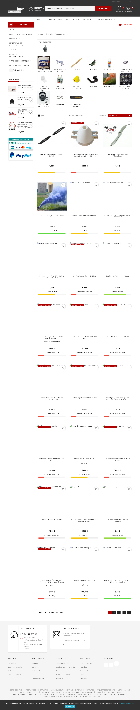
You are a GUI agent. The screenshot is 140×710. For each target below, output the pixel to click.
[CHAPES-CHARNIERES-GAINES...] (43, 79)
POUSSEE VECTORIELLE (44, 105)
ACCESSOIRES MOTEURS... (126, 71)
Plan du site (60, 678)
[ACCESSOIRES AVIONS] (60, 62)
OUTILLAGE (44, 696)
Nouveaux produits (15, 667)
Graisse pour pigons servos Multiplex (117, 520)
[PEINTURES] (109, 62)
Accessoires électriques (64, 694)
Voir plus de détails (126, 703)
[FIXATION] (93, 79)
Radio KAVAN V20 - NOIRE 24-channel (25, 98)
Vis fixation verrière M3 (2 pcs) (84, 276)
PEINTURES (109, 70)
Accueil (41, 19)
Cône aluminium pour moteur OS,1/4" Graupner (52, 398)
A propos (35, 667)
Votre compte (86, 659)
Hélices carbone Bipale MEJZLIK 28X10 (117, 459)
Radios (119, 692)
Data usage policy (17, 2)
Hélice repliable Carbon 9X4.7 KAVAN (52, 155)
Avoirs (82, 675)
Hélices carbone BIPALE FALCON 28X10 (84, 337)
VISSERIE (60, 104)
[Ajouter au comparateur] (52, 144)
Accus (98, 692)
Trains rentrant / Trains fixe (24, 694)
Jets (120, 690)
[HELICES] (76, 62)
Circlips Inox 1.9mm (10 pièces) (117, 276)
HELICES (76, 70)
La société (88, 19)
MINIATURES (89, 690)
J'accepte (70, 706)
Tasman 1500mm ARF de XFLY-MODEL (25, 86)
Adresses (83, 678)
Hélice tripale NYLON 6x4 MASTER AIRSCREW (117, 216)
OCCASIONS (82, 696)
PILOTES (93, 70)
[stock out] (89, 144)
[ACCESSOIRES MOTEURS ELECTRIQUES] (125, 62)
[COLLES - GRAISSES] (60, 79)
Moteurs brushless (70, 692)
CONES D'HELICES (76, 87)
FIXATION (93, 86)
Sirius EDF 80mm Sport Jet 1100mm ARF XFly (25, 111)
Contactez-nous (38, 678)
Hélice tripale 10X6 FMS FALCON (84, 398)
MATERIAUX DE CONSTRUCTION (37, 690)
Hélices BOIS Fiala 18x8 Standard (85, 215)
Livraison (35, 663)
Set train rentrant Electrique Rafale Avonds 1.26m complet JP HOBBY (25, 125)
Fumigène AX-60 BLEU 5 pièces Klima (52, 216)
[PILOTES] (93, 62)
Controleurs (88, 692)
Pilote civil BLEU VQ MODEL (84, 458)
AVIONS (127, 690)
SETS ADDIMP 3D (16, 690)
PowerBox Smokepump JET (84, 580)
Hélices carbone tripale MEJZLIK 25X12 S (52, 459)
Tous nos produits (14, 675)
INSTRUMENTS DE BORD (125, 87)
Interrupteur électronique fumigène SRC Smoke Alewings (52, 581)
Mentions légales (62, 663)
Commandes (85, 671)
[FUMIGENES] (109, 79)
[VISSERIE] (60, 97)
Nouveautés (72, 19)
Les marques (55, 19)
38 (124, 612)
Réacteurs (102, 694)
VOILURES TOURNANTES (118, 694)
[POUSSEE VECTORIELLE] (43, 97)
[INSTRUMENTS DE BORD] (125, 79)
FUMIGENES (109, 86)
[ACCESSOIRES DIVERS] (76, 97)
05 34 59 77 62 (28, 634)
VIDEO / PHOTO (69, 696)
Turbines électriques (50, 692)
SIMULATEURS (56, 696)
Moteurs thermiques (86, 694)
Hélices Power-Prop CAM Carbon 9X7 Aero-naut (51, 276)
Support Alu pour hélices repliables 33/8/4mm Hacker (84, 520)
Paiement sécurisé (63, 675)
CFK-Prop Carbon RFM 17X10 (52, 519)
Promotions (127, 25)
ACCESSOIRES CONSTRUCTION (44, 71)
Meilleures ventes (14, 671)
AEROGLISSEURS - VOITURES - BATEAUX (66, 690)
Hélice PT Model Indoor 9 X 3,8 (117, 337)
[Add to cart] (56, 144)
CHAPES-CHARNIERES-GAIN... (44, 88)
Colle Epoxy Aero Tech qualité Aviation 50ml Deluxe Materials (117, 398)
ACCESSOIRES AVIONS (60, 71)
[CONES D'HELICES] (76, 79)
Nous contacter (106, 19)
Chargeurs (109, 692)
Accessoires (45, 694)
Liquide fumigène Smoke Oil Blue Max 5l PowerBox (52, 337)
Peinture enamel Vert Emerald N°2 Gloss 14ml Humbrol (117, 581)
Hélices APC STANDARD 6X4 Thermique (117, 155)
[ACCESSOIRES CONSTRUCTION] (43, 62)
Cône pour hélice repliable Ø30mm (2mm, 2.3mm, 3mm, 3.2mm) (84, 155)
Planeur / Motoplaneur (28, 692)
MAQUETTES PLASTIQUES (106, 690)
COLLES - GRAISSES (60, 87)
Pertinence (120, 115)
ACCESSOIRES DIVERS (76, 105)
